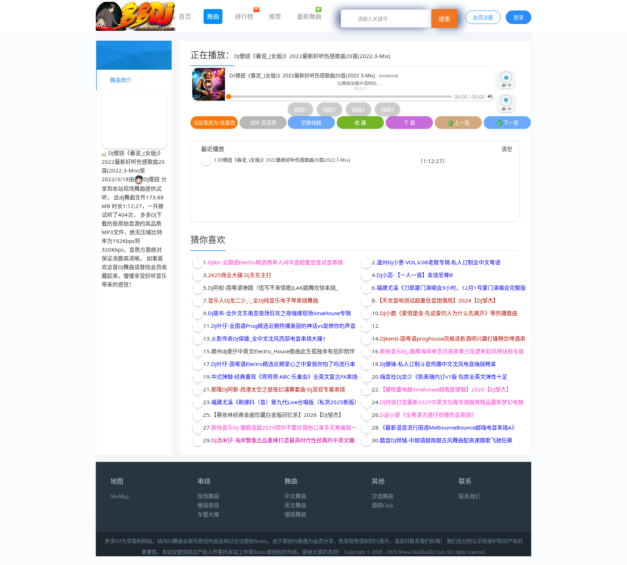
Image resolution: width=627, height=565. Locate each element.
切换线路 (311, 122)
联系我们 (469, 496)
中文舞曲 (295, 496)
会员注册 (483, 17)
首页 (185, 16)
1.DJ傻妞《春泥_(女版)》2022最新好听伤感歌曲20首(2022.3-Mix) (282, 160)
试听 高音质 (263, 122)
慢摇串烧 (208, 505)
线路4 (387, 109)
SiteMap (119, 496)
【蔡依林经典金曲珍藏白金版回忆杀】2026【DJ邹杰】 (277, 414)
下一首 (511, 122)
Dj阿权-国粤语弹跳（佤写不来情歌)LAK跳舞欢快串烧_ (273, 287)
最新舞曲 (309, 16)
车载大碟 (208, 514)
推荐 (275, 16)
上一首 (462, 122)
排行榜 (244, 16)
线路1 (300, 109)
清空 (506, 149)
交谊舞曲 (382, 496)
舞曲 (213, 16)
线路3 (358, 109)
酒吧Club (382, 505)
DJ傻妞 (151, 179)
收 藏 (360, 122)
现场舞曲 (134, 188)
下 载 (409, 122)
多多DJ (148, 214)
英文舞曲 (295, 505)
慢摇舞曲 (295, 514)
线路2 (329, 109)
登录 (518, 17)
